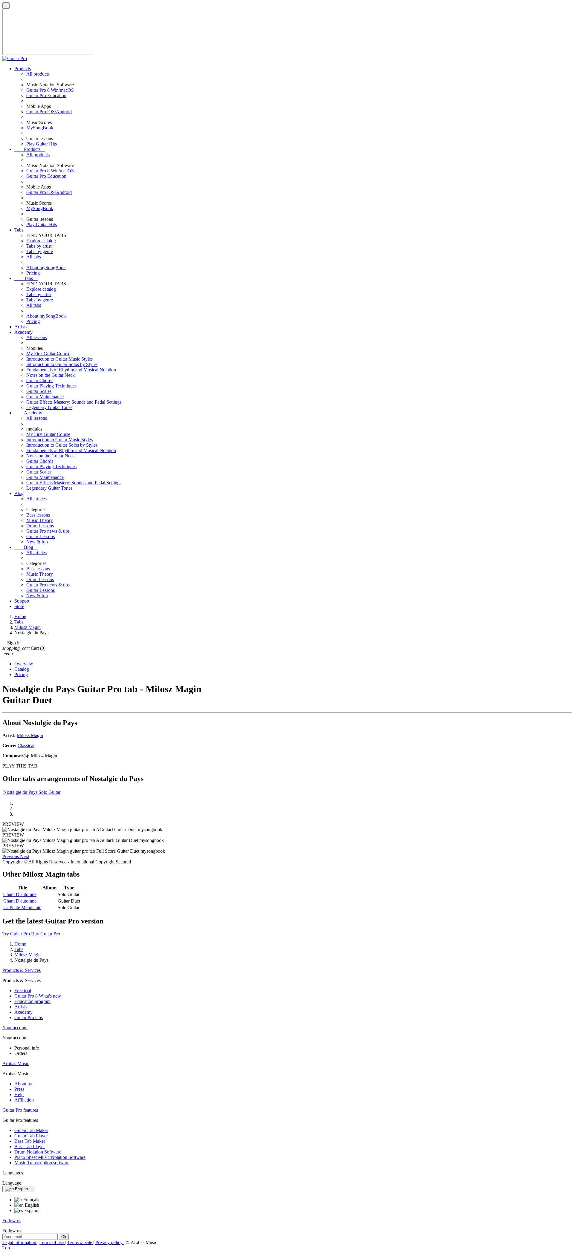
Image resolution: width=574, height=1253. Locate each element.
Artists (20, 326)
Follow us (11, 1220)
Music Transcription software (41, 1162)
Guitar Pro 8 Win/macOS (50, 90)
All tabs (33, 256)
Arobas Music (15, 1063)
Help (19, 1094)
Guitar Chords (39, 380)
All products (38, 73)
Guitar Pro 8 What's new (37, 995)
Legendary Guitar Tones (49, 407)
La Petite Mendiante (22, 907)
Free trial (22, 990)
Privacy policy (109, 1242)
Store (19, 606)
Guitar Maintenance (45, 396)
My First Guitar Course (48, 353)
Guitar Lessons (40, 536)
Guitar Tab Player (31, 1135)
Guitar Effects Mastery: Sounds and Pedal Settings (73, 402)
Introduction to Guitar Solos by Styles (61, 364)
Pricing (33, 272)
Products (22, 68)
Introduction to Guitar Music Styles (59, 358)
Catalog (21, 669)
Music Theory (39, 520)
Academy (23, 332)
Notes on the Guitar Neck (50, 375)
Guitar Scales (38, 391)
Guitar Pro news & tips (48, 531)
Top (6, 1247)
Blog (19, 493)
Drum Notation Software (37, 1151)
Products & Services (21, 970)
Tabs (18, 229)
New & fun (37, 541)
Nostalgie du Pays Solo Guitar (31, 792)
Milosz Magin (30, 735)
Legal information (19, 1242)
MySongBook (39, 127)
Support (21, 600)
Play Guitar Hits (41, 143)
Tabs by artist (38, 246)
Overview (23, 663)
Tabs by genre (39, 251)
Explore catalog (41, 240)
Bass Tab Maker (29, 1141)
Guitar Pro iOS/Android (49, 111)
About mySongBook (46, 267)
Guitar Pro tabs (28, 1017)
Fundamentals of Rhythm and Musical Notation (71, 369)
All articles (36, 498)
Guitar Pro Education (46, 95)
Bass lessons (38, 514)
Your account (15, 1027)
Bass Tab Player (29, 1146)
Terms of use (52, 1242)
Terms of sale (80, 1242)
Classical (26, 745)
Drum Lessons (40, 525)
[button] (11, 856)
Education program (32, 1001)
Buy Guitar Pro (45, 933)
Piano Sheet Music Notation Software (50, 1157)
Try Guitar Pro (16, 933)
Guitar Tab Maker (31, 1130)
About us (23, 1083)
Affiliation (24, 1099)
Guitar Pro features (20, 1110)
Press (19, 1089)
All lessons (36, 337)
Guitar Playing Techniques (51, 385)
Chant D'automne (19, 894)
